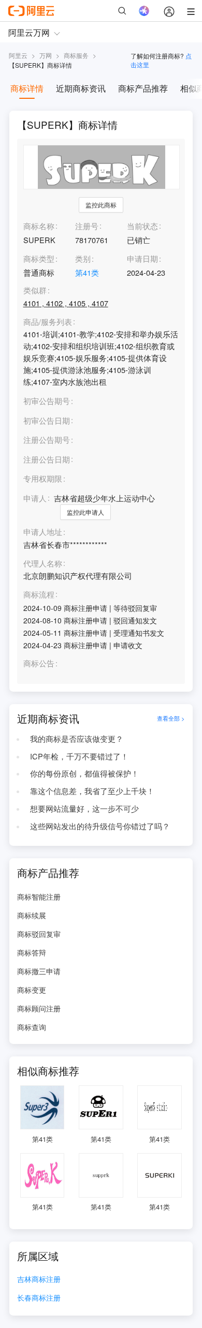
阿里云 (18, 55)
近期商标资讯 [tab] (81, 88)
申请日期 (142, 258)
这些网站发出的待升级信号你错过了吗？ (100, 825)
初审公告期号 (46, 400)
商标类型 (38, 258)
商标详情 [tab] (27, 88)
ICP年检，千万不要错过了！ (79, 756)
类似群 (35, 290)
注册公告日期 (46, 459)
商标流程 (38, 595)
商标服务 (76, 55)
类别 (83, 258)
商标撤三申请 (39, 971)
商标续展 (31, 915)
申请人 (35, 498)
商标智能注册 (39, 896)
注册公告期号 (46, 439)
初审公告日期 (46, 420)
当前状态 (142, 225)
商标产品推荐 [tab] (143, 88)
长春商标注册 (39, 1298)
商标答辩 (31, 952)
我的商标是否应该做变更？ (76, 738)
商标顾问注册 (39, 1008)
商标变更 (31, 989)
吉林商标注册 (39, 1280)
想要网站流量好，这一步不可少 (84, 808)
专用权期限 (42, 478)
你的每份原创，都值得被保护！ (84, 773)
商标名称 (38, 225)
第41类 (87, 272)
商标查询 (31, 1027)
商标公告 (38, 663)
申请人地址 (42, 532)
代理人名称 (42, 564)
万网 (45, 55)
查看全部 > (171, 718)
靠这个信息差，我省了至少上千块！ (92, 790)
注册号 (86, 225)
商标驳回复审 (39, 934)
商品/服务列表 (47, 322)
